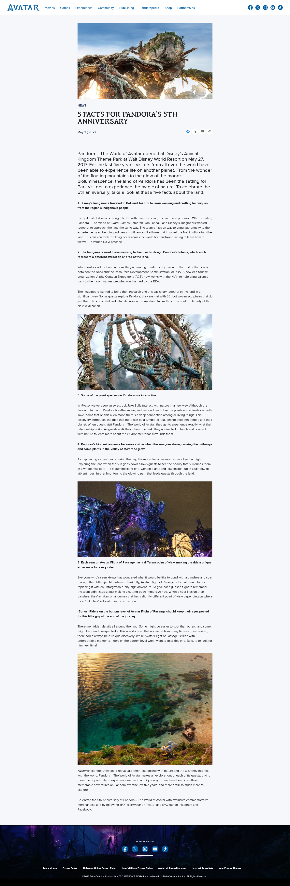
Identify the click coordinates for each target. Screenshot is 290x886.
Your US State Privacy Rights (137, 868)
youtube (272, 7)
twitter (257, 7)
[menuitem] (106, 7)
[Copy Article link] (209, 131)
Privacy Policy (70, 868)
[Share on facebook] (188, 131)
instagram (265, 7)
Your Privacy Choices (230, 868)
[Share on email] (202, 131)
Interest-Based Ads (203, 868)
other (280, 7)
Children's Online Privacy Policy (99, 868)
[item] (50, 7)
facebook (250, 7)
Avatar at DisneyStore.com (172, 868)
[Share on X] (195, 131)
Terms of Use (50, 868)
